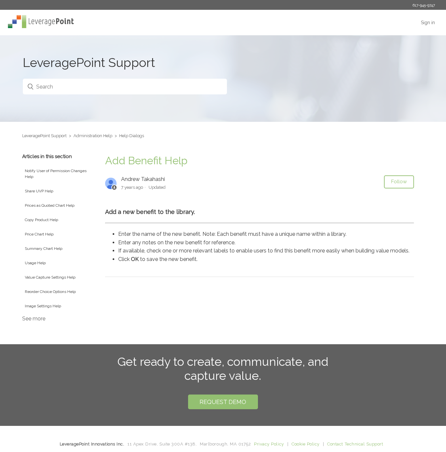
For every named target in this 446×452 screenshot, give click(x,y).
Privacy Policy (269, 444)
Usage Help (35, 263)
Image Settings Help (43, 306)
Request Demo (222, 401)
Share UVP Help (39, 191)
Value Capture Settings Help (50, 277)
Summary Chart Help (43, 248)
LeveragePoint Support (44, 135)
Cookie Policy (306, 444)
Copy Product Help (41, 220)
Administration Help (92, 135)
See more (33, 318)
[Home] (39, 26)
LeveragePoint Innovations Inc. (92, 444)
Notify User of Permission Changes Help (56, 174)
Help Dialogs (131, 135)
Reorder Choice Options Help (50, 291)
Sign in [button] (428, 22)
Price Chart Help (39, 234)
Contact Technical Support (355, 444)
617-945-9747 (423, 5)
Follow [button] (399, 182)
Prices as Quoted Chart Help (49, 205)
